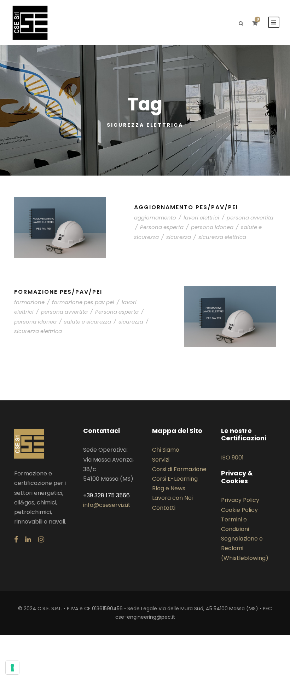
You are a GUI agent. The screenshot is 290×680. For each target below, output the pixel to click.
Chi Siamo (165, 450)
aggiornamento (155, 217)
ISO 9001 (232, 457)
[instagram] (41, 539)
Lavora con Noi (172, 498)
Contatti (163, 508)
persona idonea (212, 227)
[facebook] (16, 539)
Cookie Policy (239, 510)
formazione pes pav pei (83, 302)
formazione (29, 302)
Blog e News (168, 488)
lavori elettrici (201, 217)
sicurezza (178, 237)
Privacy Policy (240, 500)
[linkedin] (28, 539)
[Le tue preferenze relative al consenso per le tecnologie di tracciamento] (12, 667)
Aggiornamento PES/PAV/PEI (186, 207)
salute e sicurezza (87, 321)
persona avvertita (250, 217)
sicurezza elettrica (222, 237)
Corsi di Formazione (179, 469)
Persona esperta (162, 227)
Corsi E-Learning (175, 479)
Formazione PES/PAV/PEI (58, 292)
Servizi (160, 460)
